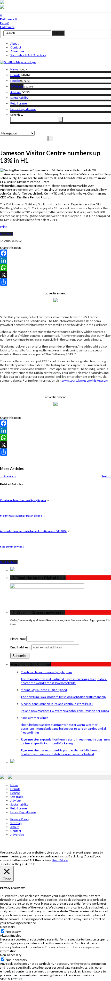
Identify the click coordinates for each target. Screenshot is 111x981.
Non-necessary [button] (10, 955)
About (14, 43)
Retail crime (18, 103)
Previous (8, 476)
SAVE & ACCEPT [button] (11, 979)
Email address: (20, 647)
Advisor (15, 92)
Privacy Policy (19, 819)
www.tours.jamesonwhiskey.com (85, 380)
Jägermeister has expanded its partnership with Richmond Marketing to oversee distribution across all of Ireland (60, 752)
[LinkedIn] (55, 260)
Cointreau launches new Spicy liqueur (23, 500)
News (14, 69)
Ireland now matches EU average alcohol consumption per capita (65, 711)
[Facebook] (55, 253)
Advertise (17, 51)
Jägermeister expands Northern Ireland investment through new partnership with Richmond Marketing (65, 741)
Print (3, 227)
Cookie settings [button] (12, 864)
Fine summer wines (12, 546)
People (15, 81)
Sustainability (19, 98)
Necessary (13, 932)
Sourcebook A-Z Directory (28, 55)
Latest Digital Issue (23, 109)
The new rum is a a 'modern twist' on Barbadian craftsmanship (63, 697)
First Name (18, 639)
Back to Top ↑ (9, 562)
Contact (15, 47)
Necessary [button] (7, 927)
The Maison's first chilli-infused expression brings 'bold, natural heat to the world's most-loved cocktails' (64, 681)
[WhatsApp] (55, 267)
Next (106, 476)
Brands (15, 75)
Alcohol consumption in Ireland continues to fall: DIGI (33, 531)
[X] (55, 274)
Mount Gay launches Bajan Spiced (21, 515)
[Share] (55, 282)
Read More (60, 860)
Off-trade (16, 86)
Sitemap (15, 823)
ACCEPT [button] (31, 864)
